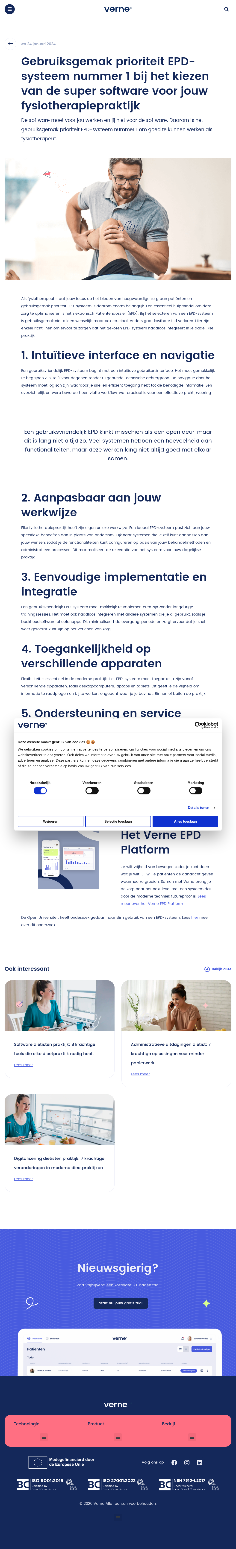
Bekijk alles (221, 969)
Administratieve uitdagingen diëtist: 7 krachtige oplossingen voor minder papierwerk (171, 1054)
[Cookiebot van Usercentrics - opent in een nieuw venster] (198, 725)
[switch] (92, 790)
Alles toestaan (185, 821)
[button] (10, 9)
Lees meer (23, 1065)
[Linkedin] (199, 1462)
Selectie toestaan (118, 821)
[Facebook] (174, 1462)
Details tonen (198, 808)
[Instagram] (187, 1462)
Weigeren (50, 821)
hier (194, 917)
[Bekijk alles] (207, 969)
